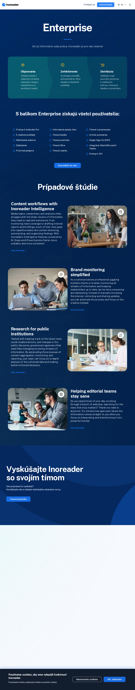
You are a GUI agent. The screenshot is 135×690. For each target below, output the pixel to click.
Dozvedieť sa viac (67, 165)
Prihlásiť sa (89, 4)
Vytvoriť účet (105, 5)
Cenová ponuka (18, 499)
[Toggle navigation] (130, 5)
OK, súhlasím (114, 679)
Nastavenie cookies (87, 679)
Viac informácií (18, 250)
